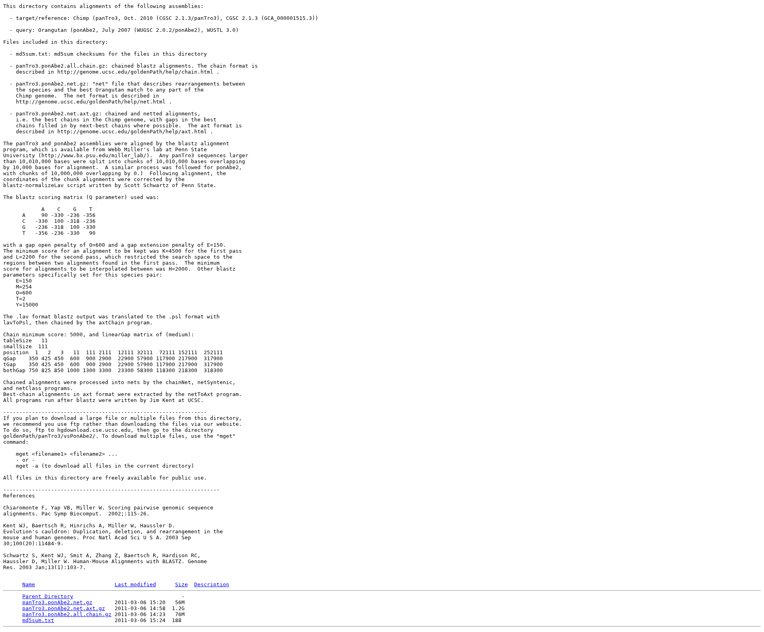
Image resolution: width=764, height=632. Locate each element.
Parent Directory (47, 596)
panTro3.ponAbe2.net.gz (57, 602)
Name (28, 584)
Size (181, 584)
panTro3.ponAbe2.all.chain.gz (66, 614)
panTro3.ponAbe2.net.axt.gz (63, 608)
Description (211, 584)
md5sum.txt (38, 620)
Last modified (135, 584)
